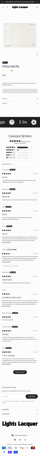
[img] (6, 174)
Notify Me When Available (20, 91)
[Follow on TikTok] (25, 440)
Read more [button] (6, 242)
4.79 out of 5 (25, 141)
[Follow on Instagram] (20, 440)
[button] (10, 147)
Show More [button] (19, 372)
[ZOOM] (37, 54)
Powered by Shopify (27, 444)
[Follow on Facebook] (15, 440)
